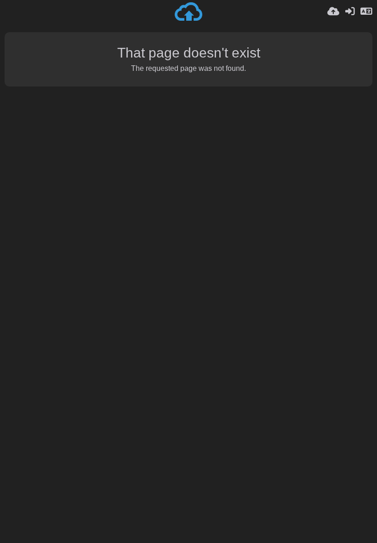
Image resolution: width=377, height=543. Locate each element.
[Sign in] (350, 11)
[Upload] (333, 11)
